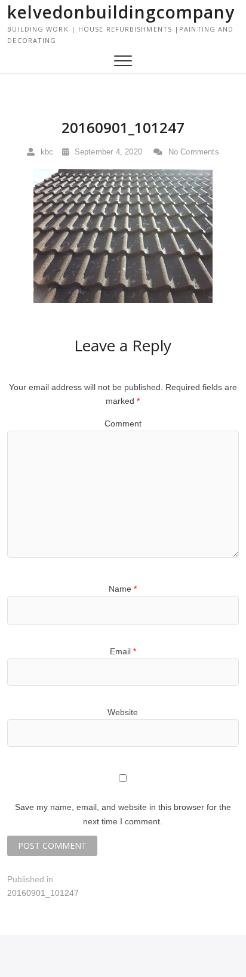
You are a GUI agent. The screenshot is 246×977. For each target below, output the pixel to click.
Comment (123, 423)
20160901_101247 (122, 127)
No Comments (192, 151)
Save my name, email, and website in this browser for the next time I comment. (123, 814)
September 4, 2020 (107, 151)
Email (123, 651)
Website (122, 712)
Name (123, 588)
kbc (45, 151)
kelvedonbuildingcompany (121, 12)
